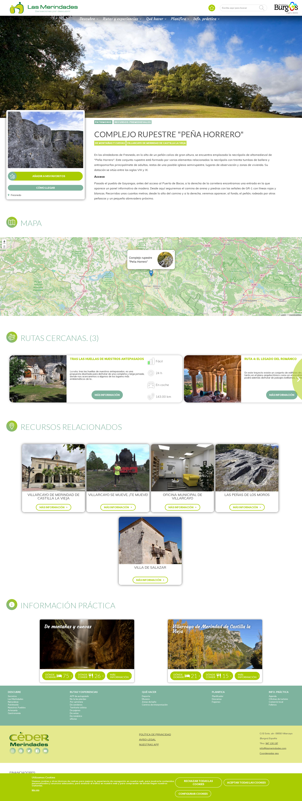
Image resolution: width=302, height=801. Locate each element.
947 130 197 (272, 743)
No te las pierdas (78, 699)
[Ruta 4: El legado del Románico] (38, 378)
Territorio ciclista (78, 707)
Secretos (12, 696)
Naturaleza (13, 701)
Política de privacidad (155, 734)
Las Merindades (15, 699)
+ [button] (4, 241)
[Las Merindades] (16, 13)
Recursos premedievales (133, 122)
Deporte (146, 696)
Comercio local (276, 701)
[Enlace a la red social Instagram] (12, 751)
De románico (76, 716)
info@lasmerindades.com (273, 748)
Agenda (273, 696)
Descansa (216, 699)
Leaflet (283, 314)
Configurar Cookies (193, 793)
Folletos (273, 704)
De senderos (76, 704)
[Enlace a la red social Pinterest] (21, 751)
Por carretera (76, 701)
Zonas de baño (149, 701)
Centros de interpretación (155, 704)
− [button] (4, 246)
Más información (107, 394)
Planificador (217, 696)
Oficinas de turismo (278, 699)
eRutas (73, 718)
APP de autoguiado (79, 696)
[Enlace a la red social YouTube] (45, 751)
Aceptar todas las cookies (246, 782)
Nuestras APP (149, 744)
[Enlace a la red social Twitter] (29, 751)
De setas (74, 713)
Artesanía (12, 710)
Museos (146, 699)
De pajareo (75, 710)
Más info (35, 790)
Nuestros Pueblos (17, 707)
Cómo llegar (45, 187)
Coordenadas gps (269, 753)
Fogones (216, 701)
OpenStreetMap (295, 314)
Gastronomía (14, 713)
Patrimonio (103, 122)
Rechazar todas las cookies (198, 782)
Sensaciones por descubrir (52, 11)
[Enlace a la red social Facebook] (37, 751)
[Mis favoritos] (211, 8)
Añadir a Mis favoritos (48, 176)
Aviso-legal (147, 739)
